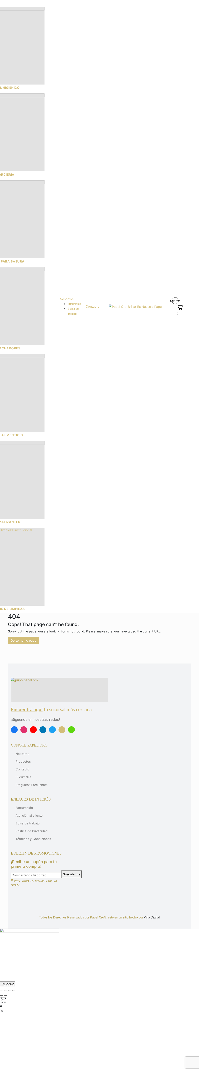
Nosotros (22, 754)
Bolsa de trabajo (28, 823)
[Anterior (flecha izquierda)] (1, 995)
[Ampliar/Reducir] (1, 990)
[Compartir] (9, 990)
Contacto (22, 769)
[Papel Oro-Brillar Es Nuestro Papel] (135, 306)
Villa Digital (152, 917)
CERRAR (8, 984)
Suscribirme (71, 874)
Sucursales (23, 777)
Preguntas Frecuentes (31, 785)
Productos (23, 761)
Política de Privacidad (32, 831)
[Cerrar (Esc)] (13, 990)
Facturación (24, 808)
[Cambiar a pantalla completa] (5, 990)
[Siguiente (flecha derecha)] (5, 995)
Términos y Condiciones (33, 839)
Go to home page (23, 640)
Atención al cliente (29, 815)
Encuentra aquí (27, 709)
